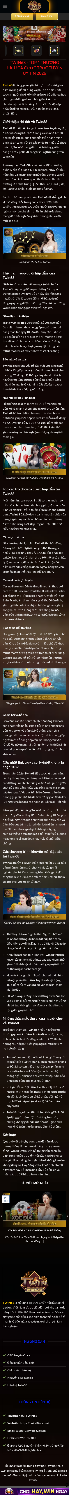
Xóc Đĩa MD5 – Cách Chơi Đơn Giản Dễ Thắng (34, 1230)
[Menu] (5, 6)
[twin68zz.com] (34, 6)
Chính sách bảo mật (20, 1370)
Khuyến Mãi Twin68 (20, 1377)
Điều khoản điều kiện (21, 1362)
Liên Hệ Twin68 (17, 1385)
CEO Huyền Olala (18, 1355)
